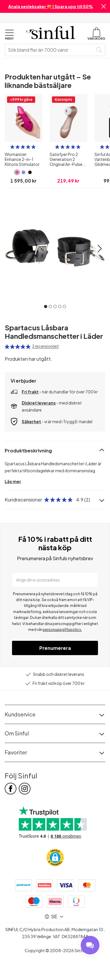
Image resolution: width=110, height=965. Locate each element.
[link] (17, 172)
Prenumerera (55, 648)
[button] (103, 6)
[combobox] (50, 50)
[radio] (12, 147)
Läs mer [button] (13, 481)
